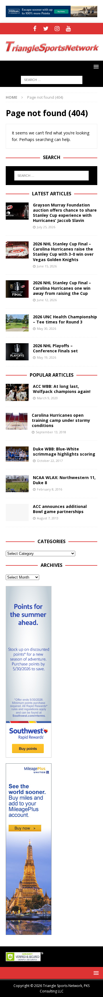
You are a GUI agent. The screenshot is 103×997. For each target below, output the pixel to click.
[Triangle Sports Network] (51, 57)
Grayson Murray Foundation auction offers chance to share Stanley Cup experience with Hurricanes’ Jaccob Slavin (65, 212)
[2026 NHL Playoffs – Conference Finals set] (17, 351)
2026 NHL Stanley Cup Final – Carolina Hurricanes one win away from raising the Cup (62, 288)
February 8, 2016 (49, 489)
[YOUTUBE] (68, 28)
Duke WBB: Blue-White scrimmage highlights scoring (64, 451)
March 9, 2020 (47, 398)
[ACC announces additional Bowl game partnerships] (17, 512)
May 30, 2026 (46, 328)
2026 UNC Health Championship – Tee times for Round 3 (65, 319)
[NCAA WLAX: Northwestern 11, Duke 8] (17, 483)
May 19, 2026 (46, 357)
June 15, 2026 (47, 266)
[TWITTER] (46, 28)
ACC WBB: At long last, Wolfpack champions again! (61, 389)
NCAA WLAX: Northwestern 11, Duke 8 (64, 480)
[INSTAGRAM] (57, 28)
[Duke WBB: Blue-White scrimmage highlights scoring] (17, 454)
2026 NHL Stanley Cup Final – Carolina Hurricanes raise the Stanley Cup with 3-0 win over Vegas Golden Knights (63, 251)
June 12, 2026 (47, 300)
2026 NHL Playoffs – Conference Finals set (55, 348)
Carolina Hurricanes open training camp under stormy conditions (61, 420)
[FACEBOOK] (35, 28)
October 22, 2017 (50, 460)
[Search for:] (51, 79)
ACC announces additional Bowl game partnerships (60, 509)
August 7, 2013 (47, 518)
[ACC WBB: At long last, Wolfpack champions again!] (17, 392)
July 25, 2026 (46, 227)
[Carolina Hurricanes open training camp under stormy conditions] (16, 421)
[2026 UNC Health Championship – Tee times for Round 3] (17, 322)
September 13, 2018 (51, 432)
